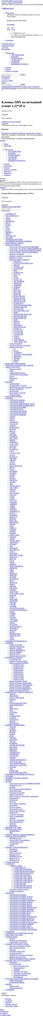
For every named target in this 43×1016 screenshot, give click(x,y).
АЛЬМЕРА (13, 504)
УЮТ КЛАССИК (15, 761)
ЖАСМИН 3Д (14, 550)
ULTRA (16, 278)
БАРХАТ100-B (19, 677)
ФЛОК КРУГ (14, 719)
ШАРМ (12, 632)
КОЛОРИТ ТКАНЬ (16, 555)
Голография (14, 851)
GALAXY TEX (15, 453)
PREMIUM (13, 480)
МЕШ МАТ (13, 749)
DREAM (16, 265)
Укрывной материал (20, 975)
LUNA (8, 230)
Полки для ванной (16, 343)
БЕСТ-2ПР (17, 292)
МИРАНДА (18, 356)
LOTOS (12, 462)
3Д (14, 349)
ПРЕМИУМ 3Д (15, 752)
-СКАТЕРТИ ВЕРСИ (17, 402)
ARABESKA (14, 422)
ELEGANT (13, 446)
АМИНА (13, 508)
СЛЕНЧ (16, 336)
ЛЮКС (16, 312)
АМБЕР (12, 506)
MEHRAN (9, 232)
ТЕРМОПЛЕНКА (17, 58)
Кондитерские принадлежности (20, 789)
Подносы (13, 802)
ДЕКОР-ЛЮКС (15, 541)
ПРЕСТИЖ (13, 599)
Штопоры (13, 824)
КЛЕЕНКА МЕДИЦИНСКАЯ (16, 641)
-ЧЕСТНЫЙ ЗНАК (17, 55)
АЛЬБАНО (13, 502)
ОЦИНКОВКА (15, 831)
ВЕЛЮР (12, 732)
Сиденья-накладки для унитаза (20, 345)
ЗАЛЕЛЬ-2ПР (18, 303)
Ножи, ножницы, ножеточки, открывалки (24, 796)
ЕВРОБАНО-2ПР (20, 301)
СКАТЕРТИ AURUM (17, 608)
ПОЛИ (12, 597)
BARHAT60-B (18, 670)
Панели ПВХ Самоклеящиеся (20, 840)
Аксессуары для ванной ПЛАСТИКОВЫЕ (24, 247)
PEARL (12, 477)
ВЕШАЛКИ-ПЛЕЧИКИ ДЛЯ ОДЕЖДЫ (19, 365)
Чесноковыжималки (16, 822)
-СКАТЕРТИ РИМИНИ (18, 415)
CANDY (12, 433)
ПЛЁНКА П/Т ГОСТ (21, 971)
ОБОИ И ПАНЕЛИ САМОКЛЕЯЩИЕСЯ (20, 834)
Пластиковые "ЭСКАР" (18, 393)
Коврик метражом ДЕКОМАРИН (21, 685)
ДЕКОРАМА (14, 542)
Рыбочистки (14, 813)
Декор (12, 371)
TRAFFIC (13, 727)
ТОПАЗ (12, 623)
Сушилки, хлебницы (17, 814)
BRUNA (12, 431)
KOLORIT (13, 458)
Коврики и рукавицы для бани (20, 946)
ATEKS (8, 219)
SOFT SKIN (14, 488)
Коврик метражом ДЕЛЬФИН (20, 687)
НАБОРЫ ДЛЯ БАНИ (17, 951)
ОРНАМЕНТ (18, 325)
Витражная (13, 849)
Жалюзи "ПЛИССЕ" (17, 389)
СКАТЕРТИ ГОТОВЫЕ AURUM (21, 897)
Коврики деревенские (17, 646)
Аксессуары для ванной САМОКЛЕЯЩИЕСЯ (25, 248)
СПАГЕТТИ (14, 756)
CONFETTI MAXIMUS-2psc (23, 263)
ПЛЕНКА (17, 970)
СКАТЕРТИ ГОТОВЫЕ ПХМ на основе (23, 922)
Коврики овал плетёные (18, 656)
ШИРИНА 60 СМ (16, 856)
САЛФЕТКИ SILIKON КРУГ (24, 873)
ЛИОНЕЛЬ (13, 568)
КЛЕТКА (13, 699)
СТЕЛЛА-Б (13, 619)
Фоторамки (13, 378)
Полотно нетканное (12, 862)
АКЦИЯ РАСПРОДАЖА (14, 239)
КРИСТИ (13, 559)
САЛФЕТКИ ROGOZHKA (23, 869)
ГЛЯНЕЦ (13, 531)
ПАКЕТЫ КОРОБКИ (17, 982)
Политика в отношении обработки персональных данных (21, 133)
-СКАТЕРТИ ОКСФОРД (18, 413)
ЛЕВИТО (13, 564)
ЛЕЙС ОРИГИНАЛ (16, 566)
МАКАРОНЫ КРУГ (17, 705)
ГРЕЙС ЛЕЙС (14, 535)
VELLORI (9, 238)
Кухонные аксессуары (17, 792)
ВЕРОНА (13, 519)
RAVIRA (13, 482)
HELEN (12, 939)
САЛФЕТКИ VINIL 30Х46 (23, 876)
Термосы (13, 818)
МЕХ (11, 707)
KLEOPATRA (18, 269)
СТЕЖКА (13, 718)
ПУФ (11, 710)
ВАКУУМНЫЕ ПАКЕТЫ (14, 243)
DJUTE (8, 223)
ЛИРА (12, 570)
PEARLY (13, 479)
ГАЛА (12, 526)
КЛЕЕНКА (15, 57)
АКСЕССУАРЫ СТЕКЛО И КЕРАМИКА (24, 252)
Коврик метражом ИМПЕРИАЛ (20, 688)
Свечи (12, 376)
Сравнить (7, 175)
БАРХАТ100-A (19, 676)
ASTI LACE (14, 424)
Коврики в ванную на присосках (21, 256)
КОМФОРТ (14, 743)
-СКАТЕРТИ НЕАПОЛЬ (18, 411)
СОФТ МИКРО (19, 340)
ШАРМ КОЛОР (15, 634)
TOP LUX (13, 495)
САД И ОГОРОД (15, 964)
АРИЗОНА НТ (15, 511)
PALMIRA (13, 473)
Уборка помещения (16, 988)
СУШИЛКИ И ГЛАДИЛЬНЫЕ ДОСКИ (19, 933)
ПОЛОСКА (18, 329)
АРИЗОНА (13, 510)
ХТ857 (16, 362)
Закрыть (3, 140)
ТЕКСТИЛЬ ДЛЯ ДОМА (14, 935)
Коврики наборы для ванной (19, 259)
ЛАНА (12, 561)
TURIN (12, 497)
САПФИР (13, 606)
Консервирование (16, 791)
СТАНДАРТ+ (14, 844)
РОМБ (12, 714)
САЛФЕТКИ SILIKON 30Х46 (24, 871)
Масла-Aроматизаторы (17, 948)
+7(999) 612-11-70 (8, 8)
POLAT (16, 351)
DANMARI (13, 437)
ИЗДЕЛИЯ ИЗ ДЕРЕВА (14, 396)
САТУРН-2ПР (18, 334)
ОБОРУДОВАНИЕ (16, 981)
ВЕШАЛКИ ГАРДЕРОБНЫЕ (16, 363)
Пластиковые (14, 391)
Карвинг (12, 787)
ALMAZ (12, 416)
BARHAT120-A (19, 665)
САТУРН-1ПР (18, 332)
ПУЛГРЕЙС (14, 601)
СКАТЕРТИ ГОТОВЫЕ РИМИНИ (22, 924)
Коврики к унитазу (16, 258)
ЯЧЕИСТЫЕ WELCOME (18, 772)
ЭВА (11, 769)
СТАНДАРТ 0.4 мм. (16, 842)
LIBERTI (13, 460)
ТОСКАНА (14, 625)
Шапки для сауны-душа (18, 957)
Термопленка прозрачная (18, 940)
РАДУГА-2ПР (18, 331)
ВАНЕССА (13, 517)
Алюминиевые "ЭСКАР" (18, 385)
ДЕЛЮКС (13, 544)
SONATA (13, 489)
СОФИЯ (12, 614)
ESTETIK (13, 447)
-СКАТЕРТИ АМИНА (17, 400)
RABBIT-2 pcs (18, 272)
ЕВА (11, 546)
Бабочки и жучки (15, 369)
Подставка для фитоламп (22, 973)
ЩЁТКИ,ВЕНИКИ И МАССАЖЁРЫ (22, 959)
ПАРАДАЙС (14, 592)
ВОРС (12, 736)
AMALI (12, 418)
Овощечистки (14, 798)
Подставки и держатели (18, 803)
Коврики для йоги (16, 648)
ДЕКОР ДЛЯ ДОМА (13, 367)
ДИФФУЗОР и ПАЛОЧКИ (19, 374)
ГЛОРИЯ (13, 530)
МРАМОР (17, 358)
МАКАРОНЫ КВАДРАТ (18, 703)
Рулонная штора (15, 395)
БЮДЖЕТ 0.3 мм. (16, 838)
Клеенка (8, 999)
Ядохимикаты (18, 977)
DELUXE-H (14, 438)
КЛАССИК (13, 553)
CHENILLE (18, 261)
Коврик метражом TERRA (19, 661)
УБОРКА (9, 984)
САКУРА (13, 604)
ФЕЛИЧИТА (14, 628)
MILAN (12, 468)
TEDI (15, 276)
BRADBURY (10, 221)
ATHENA (13, 426)
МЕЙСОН (13, 575)
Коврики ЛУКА (15, 654)
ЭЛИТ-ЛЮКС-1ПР (20, 342)
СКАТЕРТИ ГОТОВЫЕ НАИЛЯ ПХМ (23, 917)
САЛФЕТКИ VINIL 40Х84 (23, 878)
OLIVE (12, 469)
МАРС (16, 320)
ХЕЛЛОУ (13, 767)
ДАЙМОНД (18, 353)
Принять (3, 187)
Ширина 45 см (14, 855)
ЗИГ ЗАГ (13, 741)
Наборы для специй (16, 794)
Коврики (9, 1002)
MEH (15, 270)
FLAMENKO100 (15, 659)
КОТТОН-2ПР (19, 309)
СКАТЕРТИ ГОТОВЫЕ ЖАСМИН (22, 909)
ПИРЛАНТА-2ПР (20, 327)
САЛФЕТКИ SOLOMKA (22, 875)
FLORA (8, 225)
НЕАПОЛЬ (13, 583)
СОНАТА (17, 338)
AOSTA (12, 420)
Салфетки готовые (16, 866)
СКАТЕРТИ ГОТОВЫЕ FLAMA (21, 898)
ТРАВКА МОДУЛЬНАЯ (18, 760)
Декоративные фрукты (17, 373)
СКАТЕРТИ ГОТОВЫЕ (18, 895)
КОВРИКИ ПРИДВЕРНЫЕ (15, 725)
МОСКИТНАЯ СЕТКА (14, 829)
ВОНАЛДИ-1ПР (19, 296)
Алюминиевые (15, 384)
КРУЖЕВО (9, 776)
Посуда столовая (15, 807)
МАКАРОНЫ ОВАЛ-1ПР (22, 314)
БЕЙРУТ (17, 289)
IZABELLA (14, 457)
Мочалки (13, 949)
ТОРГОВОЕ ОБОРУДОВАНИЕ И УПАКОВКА (22, 979)
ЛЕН (11, 701)
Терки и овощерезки (16, 816)
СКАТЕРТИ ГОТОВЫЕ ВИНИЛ (21, 906)
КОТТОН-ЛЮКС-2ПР (21, 311)
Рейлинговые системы (17, 811)
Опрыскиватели (19, 968)
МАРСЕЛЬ (13, 573)
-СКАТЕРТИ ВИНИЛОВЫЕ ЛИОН (22, 405)
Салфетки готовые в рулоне (19, 889)
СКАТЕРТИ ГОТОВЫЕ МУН (20, 915)
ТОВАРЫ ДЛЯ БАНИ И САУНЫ (17, 944)
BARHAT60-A (18, 668)
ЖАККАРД (13, 548)
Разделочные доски (16, 809)
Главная (4, 86)
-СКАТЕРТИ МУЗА (16, 409)
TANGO (12, 491)
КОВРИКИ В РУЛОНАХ (19, 64)
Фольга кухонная (15, 853)
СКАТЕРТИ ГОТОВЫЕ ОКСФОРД (22, 920)
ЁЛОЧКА (13, 738)
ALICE (8, 217)
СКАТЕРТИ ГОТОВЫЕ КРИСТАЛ (22, 911)
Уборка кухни (14, 986)
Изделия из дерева (12, 1006)
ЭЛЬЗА (12, 639)
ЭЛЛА (12, 637)
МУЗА (12, 581)
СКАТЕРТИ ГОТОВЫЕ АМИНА (21, 902)
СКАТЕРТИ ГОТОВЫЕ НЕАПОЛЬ (22, 918)
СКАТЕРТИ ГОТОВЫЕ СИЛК (20, 926)
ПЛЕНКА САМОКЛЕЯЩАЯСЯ (17, 847)
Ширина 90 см (14, 860)
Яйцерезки (13, 825)
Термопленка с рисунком (18, 942)
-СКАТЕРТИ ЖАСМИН (18, 407)
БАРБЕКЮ (13, 962)
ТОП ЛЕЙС (14, 621)
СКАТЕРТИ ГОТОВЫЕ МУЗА (20, 913)
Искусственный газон (21, 966)
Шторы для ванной (16, 347)
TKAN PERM (14, 493)
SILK (11, 484)
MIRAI (8, 234)
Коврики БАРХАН (16, 645)
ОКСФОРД (13, 588)
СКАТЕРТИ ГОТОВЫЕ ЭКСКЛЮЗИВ (23, 929)
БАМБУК (17, 287)
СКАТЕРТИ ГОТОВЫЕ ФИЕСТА (21, 928)
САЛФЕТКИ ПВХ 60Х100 (23, 886)
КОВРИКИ (9, 643)
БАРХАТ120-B (19, 679)
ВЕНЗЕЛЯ (17, 294)
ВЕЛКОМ (13, 730)
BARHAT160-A (19, 667)
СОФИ (12, 612)
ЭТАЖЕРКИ (10, 990)
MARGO (13, 464)
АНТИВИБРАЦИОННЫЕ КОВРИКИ (19, 241)
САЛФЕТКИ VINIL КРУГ (23, 882)
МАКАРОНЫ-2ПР (20, 318)
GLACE (12, 455)
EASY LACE (14, 444)
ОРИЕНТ (13, 590)
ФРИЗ (12, 845)
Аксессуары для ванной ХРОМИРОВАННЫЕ (25, 250)
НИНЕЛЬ (13, 586)
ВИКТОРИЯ (14, 522)
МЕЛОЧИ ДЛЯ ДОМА (13, 827)
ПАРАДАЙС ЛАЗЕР (17, 594)
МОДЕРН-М (14, 579)
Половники (13, 805)
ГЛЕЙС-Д (13, 528)
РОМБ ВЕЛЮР (15, 716)
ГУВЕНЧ (13, 537)
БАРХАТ (13, 694)
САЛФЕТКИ (15, 60)
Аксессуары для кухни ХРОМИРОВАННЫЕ (25, 783)
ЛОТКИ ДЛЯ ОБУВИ (17, 745)
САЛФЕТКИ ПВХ (20, 884)
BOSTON (13, 429)
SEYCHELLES (11, 236)
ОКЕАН (16, 360)
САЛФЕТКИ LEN (20, 867)
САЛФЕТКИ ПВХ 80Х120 (23, 887)
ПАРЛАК (13, 595)
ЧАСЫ (12, 380)
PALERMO (13, 471)
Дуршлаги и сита (15, 785)
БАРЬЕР (12, 729)
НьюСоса (17, 323)
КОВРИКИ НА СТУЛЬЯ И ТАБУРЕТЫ (19, 692)
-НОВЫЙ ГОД (11, 214)
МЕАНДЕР (13, 747)
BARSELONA (14, 427)
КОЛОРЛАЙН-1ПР (20, 307)
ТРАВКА (13, 758)
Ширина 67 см (14, 858)
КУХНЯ (8, 782)
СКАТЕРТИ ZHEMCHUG (19, 610)
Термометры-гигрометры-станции (21, 955)
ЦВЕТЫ (12, 721)
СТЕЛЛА (13, 617)
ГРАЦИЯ (13, 533)
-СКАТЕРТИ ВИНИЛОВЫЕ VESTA (22, 404)
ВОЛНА (12, 734)
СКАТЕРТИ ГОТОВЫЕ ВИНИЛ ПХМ (23, 907)
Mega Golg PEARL (16, 466)
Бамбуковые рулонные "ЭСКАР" (21, 387)
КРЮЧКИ (9, 780)
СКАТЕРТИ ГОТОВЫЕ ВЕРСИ (21, 904)
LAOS (8, 228)
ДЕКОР (12, 539)
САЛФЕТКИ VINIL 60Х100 (23, 880)
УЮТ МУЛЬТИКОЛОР (17, 763)
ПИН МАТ (13, 751)
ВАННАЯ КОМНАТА (15, 86)
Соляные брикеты (16, 953)
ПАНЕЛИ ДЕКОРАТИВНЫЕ (16, 836)
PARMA (12, 475)
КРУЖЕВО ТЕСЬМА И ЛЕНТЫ (17, 778)
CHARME (13, 435)
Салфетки (9, 1000)
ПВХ (11, 833)
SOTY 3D (17, 274)
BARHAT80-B (18, 674)
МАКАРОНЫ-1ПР (20, 316)
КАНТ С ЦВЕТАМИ (17, 698)
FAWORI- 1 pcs (19, 267)
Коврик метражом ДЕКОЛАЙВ (20, 683)
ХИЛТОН (13, 630)
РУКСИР (13, 603)
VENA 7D (13, 500)
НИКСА (12, 584)
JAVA (7, 227)
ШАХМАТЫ (14, 723)
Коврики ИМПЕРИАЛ (17, 650)
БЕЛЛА (12, 513)
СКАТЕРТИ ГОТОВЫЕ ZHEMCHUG (23, 900)
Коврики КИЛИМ (16, 652)
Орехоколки (14, 800)
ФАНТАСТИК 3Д (16, 626)
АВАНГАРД (18, 283)
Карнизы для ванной (17, 254)
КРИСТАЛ (13, 557)
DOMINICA (14, 442)
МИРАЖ (16, 322)
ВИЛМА (13, 524)
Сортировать (10, 931)
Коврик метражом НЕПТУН (19, 690)
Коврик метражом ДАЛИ (18, 681)
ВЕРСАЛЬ (13, 520)
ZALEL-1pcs (18, 280)
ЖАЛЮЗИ (9, 382)
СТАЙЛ (12, 615)
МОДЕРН (13, 577)
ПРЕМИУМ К (14, 754)
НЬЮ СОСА (14, 709)
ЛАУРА (12, 562)
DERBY (12, 440)
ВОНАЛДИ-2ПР (19, 298)
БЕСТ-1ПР (17, 290)
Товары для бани (11, 1004)
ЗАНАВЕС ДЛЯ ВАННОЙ (23, 354)
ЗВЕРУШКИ (14, 696)
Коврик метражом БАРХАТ (19, 663)
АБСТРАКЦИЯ (19, 281)
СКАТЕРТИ (15, 62)
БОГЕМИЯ (13, 515)
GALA (12, 451)
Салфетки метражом (16, 891)
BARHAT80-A (18, 672)
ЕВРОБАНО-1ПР (20, 300)
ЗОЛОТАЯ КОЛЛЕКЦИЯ (22, 305)
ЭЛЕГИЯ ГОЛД (15, 635)
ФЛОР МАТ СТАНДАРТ (18, 765)
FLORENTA (14, 449)
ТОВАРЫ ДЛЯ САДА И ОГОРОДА (18, 960)
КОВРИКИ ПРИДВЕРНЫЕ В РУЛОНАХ (20, 774)
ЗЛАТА (12, 552)
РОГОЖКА (13, 712)
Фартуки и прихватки (17, 820)
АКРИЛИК (17, 285)
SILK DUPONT (15, 486)
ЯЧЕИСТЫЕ (14, 771)
